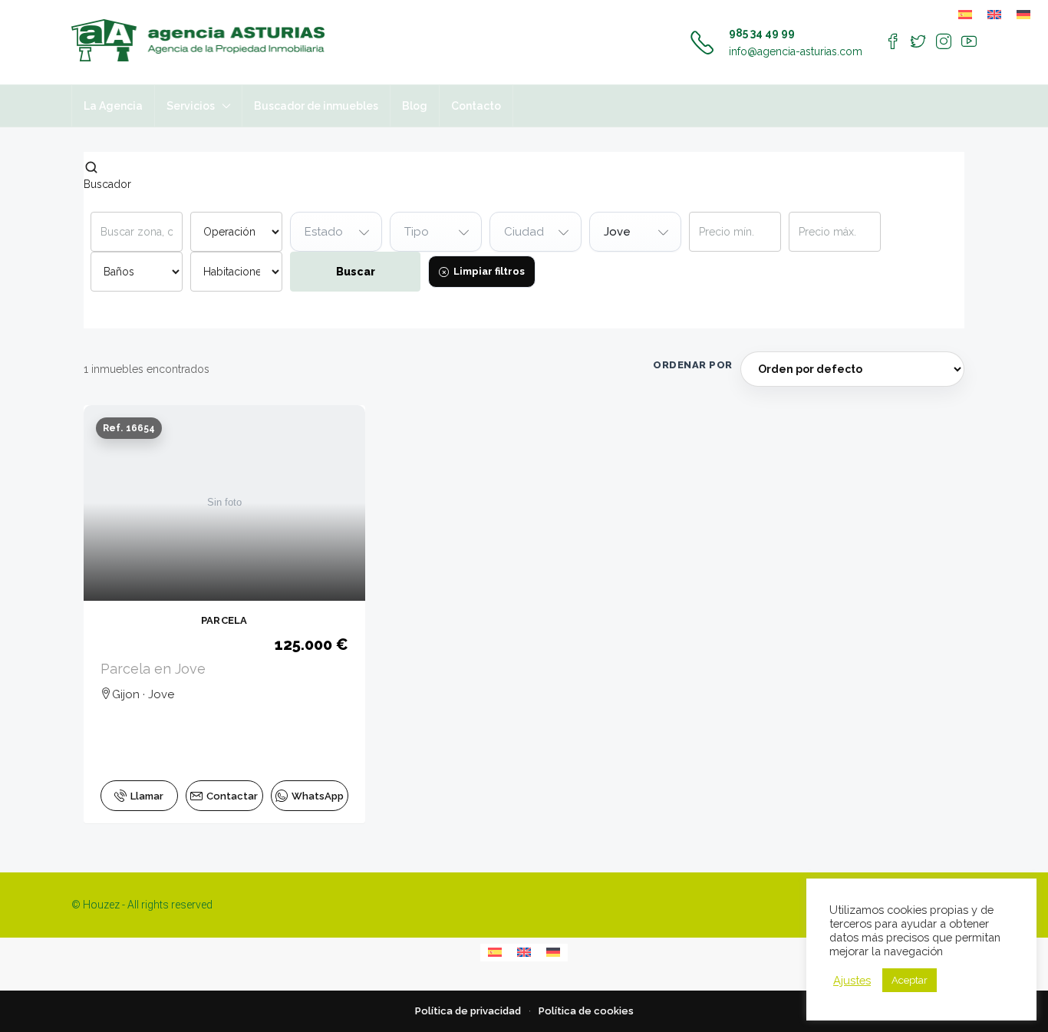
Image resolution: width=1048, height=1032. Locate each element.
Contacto (476, 106)
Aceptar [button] (909, 980)
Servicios (190, 106)
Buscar (355, 271)
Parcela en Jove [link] (153, 669)
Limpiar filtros (489, 271)
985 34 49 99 (762, 33)
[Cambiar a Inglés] (994, 15)
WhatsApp (318, 796)
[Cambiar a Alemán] (1023, 15)
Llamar (146, 796)
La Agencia (113, 106)
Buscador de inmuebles (316, 106)
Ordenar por (693, 365)
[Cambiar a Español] (965, 15)
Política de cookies (586, 1011)
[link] (224, 503)
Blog (414, 106)
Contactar (232, 796)
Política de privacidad (468, 1011)
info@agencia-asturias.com (795, 51)
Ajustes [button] (852, 980)
